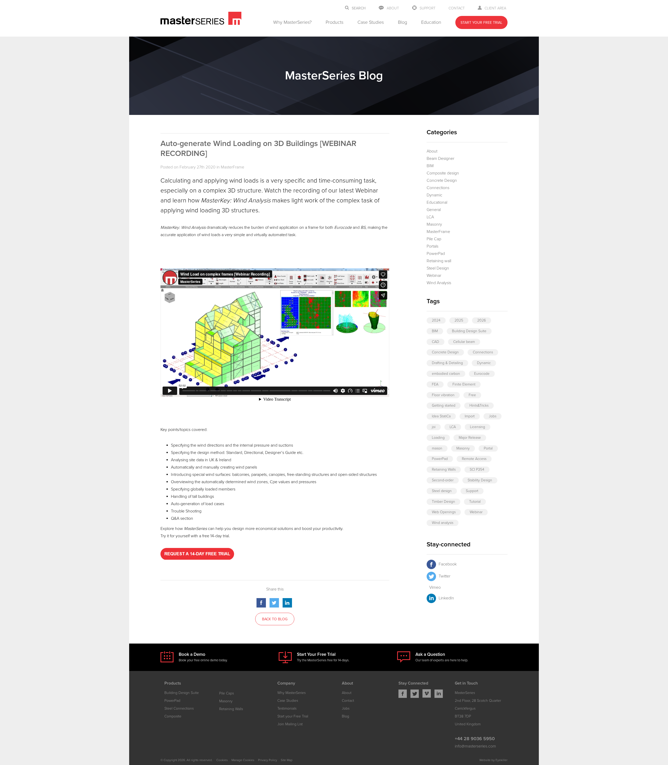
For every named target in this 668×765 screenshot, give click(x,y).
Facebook (448, 564)
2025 (459, 320)
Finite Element (463, 384)
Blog (402, 22)
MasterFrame (232, 167)
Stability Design (480, 480)
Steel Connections (179, 708)
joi (434, 427)
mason (437, 448)
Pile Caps (226, 693)
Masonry (434, 224)
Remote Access (474, 459)
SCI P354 (477, 469)
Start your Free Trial (292, 716)
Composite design (443, 173)
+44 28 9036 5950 (475, 738)
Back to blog (275, 619)
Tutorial (475, 501)
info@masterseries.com (475, 746)
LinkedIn (446, 598)
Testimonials (286, 708)
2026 (481, 320)
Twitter (444, 576)
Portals (432, 246)
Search (359, 8)
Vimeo (435, 587)
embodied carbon (446, 373)
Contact (457, 8)
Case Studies (370, 22)
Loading (438, 437)
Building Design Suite (469, 331)
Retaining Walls (444, 469)
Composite (172, 716)
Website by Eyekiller (493, 760)
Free (472, 395)
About (393, 8)
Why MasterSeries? (292, 22)
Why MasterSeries (291, 693)
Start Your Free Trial (481, 22)
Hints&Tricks (478, 405)
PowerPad (436, 253)
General (434, 209)
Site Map (287, 760)
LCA (430, 217)
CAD (435, 342)
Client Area (495, 8)
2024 (436, 320)
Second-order (443, 480)
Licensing (477, 427)
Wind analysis (442, 523)
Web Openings (444, 512)
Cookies (222, 760)
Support (428, 8)
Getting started (443, 405)
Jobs (492, 416)
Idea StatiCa (441, 416)
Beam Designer (440, 158)
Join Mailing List (290, 724)
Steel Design (438, 268)
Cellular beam (464, 342)
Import (470, 416)
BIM (430, 165)
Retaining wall (439, 261)
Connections (438, 187)
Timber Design (443, 501)
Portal (488, 448)
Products (334, 22)
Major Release (470, 437)
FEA (435, 384)
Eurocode (482, 373)
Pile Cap (434, 239)
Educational (437, 202)
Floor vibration (443, 395)
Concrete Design (442, 180)
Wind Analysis (439, 282)
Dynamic (434, 195)
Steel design (442, 491)
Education (431, 22)
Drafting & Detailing (447, 363)
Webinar (434, 275)
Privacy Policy (267, 760)
